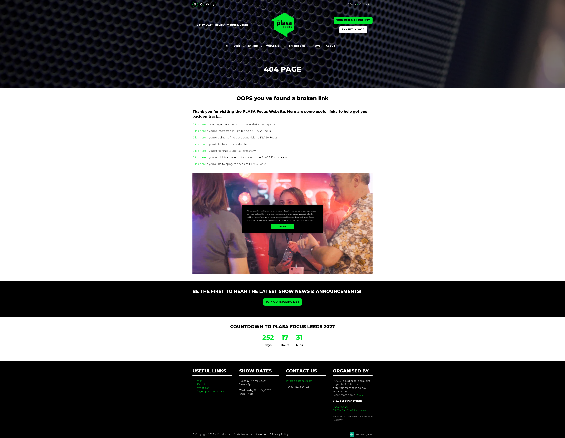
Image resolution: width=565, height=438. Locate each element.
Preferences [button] (308, 220)
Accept (282, 226)
